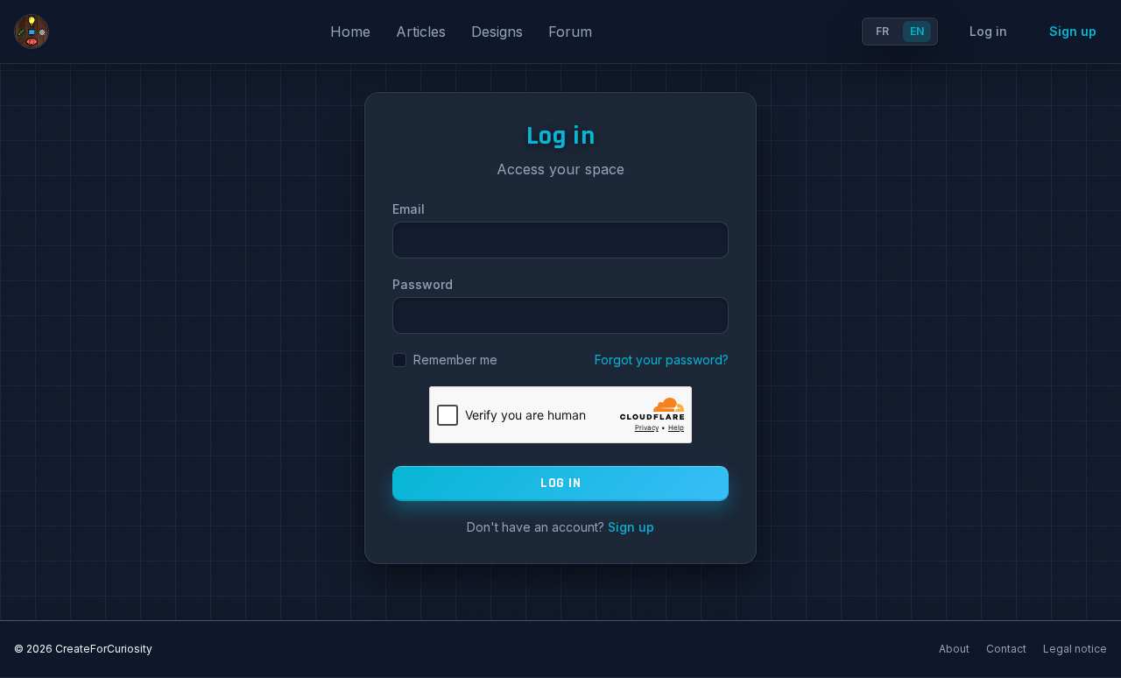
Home (352, 31)
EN (917, 31)
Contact (1007, 648)
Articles (423, 31)
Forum (570, 31)
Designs (499, 31)
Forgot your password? (662, 359)
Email (408, 208)
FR (882, 31)
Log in (988, 31)
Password (422, 284)
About (955, 648)
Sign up (1072, 31)
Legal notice (1075, 648)
